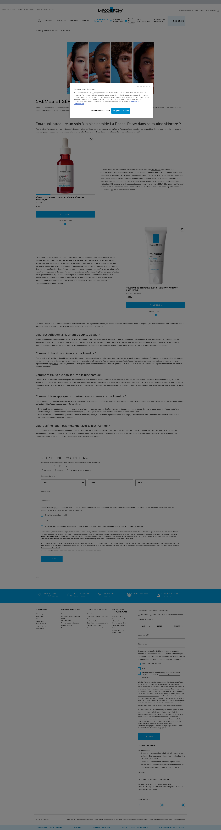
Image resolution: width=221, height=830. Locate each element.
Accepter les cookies (121, 111)
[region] (111, 100)
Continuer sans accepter (143, 86)
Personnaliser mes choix (100, 110)
